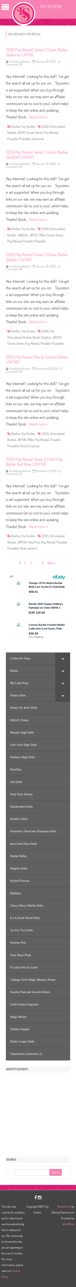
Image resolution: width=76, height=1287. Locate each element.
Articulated (57, 126)
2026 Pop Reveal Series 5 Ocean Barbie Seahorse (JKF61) (37, 52)
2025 (45, 434)
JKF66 (21, 440)
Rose (23, 548)
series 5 (32, 548)
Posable (12, 139)
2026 (45, 126)
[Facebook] (35, 1197)
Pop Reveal (51, 132)
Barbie (16, 126)
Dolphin (46, 337)
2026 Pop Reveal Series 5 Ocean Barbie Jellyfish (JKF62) (37, 154)
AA (52, 331)
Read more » (38, 117)
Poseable (24, 139)
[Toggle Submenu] (62, 658)
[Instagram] (40, 1197)
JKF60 (56, 337)
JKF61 (21, 132)
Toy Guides (28, 126)
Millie (42, 235)
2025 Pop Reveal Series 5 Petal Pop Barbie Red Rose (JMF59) (34, 461)
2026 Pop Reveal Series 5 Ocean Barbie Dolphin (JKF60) (37, 257)
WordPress (68, 1224)
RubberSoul (64, 1206)
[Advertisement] (38, 1113)
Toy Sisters (51, 6)
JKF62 (33, 235)
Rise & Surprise (29, 446)
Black (36, 337)
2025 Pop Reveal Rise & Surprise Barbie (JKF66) (37, 359)
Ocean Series (34, 132)
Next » (52, 563)
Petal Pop (34, 542)
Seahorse (38, 139)
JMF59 (21, 542)
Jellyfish (22, 235)
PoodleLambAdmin (20, 61)
